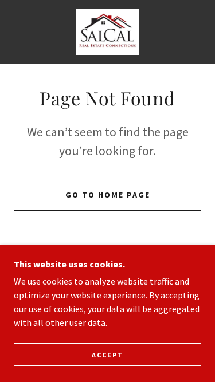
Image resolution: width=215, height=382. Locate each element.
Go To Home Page (107, 195)
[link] (107, 32)
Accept (107, 355)
